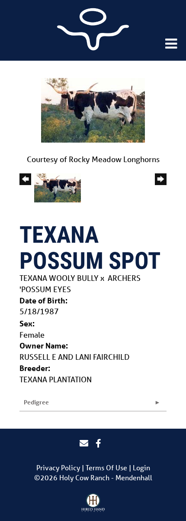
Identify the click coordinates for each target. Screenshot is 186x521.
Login (141, 467)
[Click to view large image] (93, 109)
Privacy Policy (58, 467)
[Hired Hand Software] (93, 502)
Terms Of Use (106, 467)
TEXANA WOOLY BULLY (59, 278)
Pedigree (36, 402)
